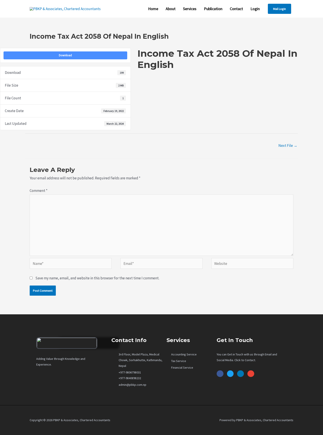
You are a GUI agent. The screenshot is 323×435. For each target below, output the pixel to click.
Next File (287, 145)
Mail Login (279, 9)
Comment (38, 190)
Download (65, 55)
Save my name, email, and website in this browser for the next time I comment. (97, 278)
